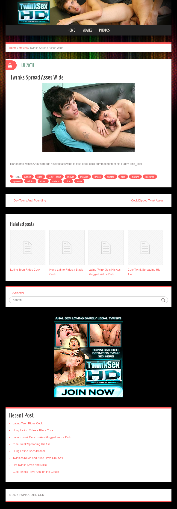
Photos (104, 30)
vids (68, 181)
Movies (87, 30)
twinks (30, 181)
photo (97, 176)
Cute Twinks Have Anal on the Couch (36, 471)
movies (84, 176)
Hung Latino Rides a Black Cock (33, 430)
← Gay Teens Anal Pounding (28, 200)
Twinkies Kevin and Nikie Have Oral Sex (38, 458)
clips (39, 176)
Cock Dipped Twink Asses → (149, 200)
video (43, 181)
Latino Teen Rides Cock (25, 269)
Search (18, 293)
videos (56, 181)
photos (111, 176)
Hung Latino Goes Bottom (29, 451)
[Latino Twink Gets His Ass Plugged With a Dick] (106, 247)
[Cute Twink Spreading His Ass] (145, 247)
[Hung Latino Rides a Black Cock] (67, 247)
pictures (149, 176)
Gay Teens (55, 176)
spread (17, 181)
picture (135, 176)
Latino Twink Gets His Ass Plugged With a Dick (42, 437)
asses (27, 176)
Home (71, 30)
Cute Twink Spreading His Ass (31, 444)
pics (123, 176)
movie (70, 176)
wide (79, 181)
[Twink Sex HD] (88, 12)
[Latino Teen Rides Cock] (27, 247)
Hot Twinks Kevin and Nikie (30, 465)
